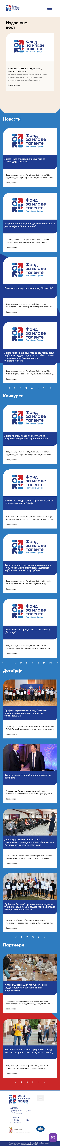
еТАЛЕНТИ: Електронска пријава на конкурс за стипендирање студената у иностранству (29, 1051)
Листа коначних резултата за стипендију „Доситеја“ (27, 631)
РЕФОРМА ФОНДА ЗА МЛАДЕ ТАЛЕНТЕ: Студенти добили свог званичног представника (26, 987)
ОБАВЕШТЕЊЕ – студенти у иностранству (25, 70)
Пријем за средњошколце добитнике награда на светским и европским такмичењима (25, 713)
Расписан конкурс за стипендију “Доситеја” (28, 288)
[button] (50, 8)
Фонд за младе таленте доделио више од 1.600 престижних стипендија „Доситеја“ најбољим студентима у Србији (27, 568)
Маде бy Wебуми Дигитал (29, 1144)
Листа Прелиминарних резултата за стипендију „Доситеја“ (24, 160)
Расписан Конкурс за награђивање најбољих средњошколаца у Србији (29, 502)
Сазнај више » (11, 183)
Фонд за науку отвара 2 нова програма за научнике (27, 776)
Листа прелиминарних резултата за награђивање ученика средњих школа (26, 437)
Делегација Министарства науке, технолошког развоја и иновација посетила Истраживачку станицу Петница (29, 842)
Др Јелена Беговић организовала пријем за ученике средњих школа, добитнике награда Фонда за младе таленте (29, 907)
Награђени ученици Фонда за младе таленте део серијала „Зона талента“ (29, 225)
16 (45, 388)
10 (51, 662)
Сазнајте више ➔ (14, 85)
